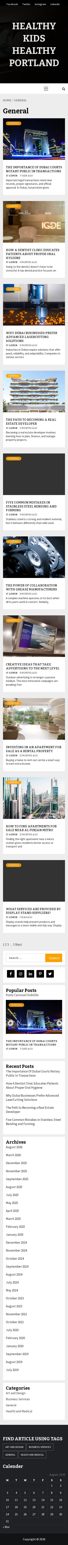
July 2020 (12, 1330)
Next (18, 944)
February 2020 (15, 1338)
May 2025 (12, 1203)
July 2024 (12, 1282)
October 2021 (15, 1322)
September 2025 (17, 1179)
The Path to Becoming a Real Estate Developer (31, 422)
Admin (13, 175)
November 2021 (16, 1314)
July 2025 (12, 1195)
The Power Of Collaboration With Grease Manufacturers (31, 587)
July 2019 (12, 1370)
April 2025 (12, 1211)
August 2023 (14, 1306)
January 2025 (14, 1234)
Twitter (26, 3)
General (13, 123)
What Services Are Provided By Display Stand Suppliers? (33, 911)
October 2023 (15, 1298)
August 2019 (14, 1362)
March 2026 (13, 1155)
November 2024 (16, 1250)
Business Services (18, 1399)
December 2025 (16, 1163)
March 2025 (13, 1219)
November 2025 (16, 1171)
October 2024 (15, 1258)
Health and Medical (19, 1411)
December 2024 (16, 1242)
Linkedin (55, 3)
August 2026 (14, 1147)
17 (7, 1507)
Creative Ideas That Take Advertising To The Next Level (33, 666)
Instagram (40, 3)
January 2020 (14, 1346)
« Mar (6, 1527)
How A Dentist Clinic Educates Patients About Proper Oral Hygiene (33, 254)
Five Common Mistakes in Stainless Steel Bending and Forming (31, 506)
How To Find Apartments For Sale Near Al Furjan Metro (31, 828)
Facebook (12, 3)
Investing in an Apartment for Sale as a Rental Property (33, 749)
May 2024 (12, 1290)
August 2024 (14, 1274)
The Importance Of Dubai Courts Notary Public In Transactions (34, 169)
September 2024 (17, 1266)
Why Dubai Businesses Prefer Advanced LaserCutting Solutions (31, 337)
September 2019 (17, 1354)
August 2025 (14, 1187)
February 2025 (15, 1227)
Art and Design (16, 1393)
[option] (34, 1028)
